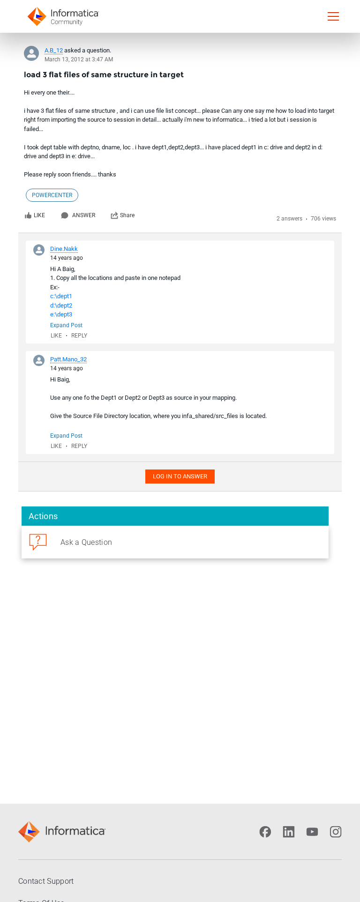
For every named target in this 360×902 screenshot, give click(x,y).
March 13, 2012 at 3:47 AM (79, 59)
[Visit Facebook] (265, 832)
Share (127, 215)
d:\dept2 (61, 305)
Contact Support (46, 881)
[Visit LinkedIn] (289, 832)
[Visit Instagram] (336, 832)
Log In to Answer (180, 476)
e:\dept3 (61, 314)
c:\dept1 (61, 296)
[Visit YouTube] (312, 832)
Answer (83, 215)
